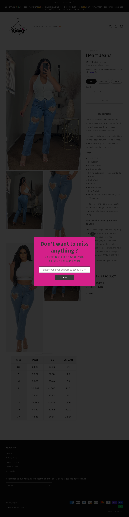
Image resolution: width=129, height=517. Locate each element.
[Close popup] (92, 234)
